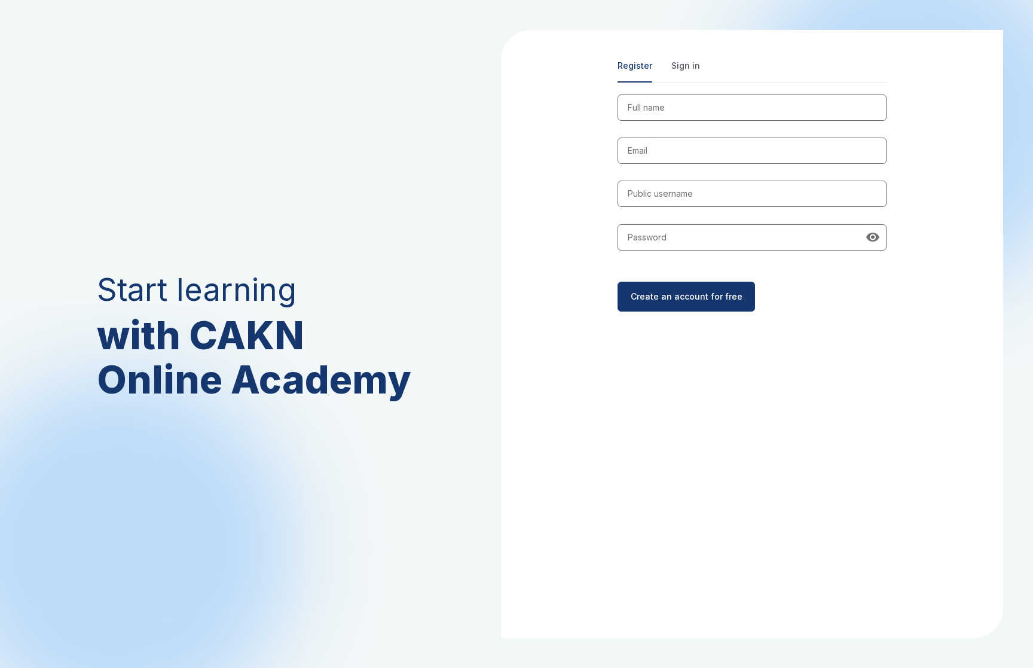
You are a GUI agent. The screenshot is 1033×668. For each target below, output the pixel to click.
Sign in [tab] (685, 65)
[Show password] (873, 237)
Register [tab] (635, 65)
